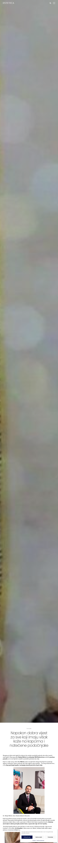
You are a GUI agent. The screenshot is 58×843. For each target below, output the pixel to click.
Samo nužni (39, 837)
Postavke (50, 837)
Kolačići (34, 840)
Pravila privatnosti (40, 840)
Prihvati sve (27, 837)
